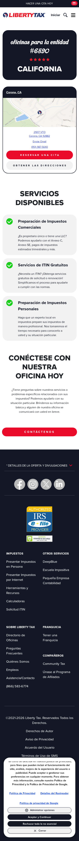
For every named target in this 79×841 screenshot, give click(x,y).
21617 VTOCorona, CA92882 (39, 134)
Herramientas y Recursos (17, 590)
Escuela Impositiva (56, 569)
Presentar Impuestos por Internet (21, 577)
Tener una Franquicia (50, 637)
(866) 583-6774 (17, 686)
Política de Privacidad (22, 793)
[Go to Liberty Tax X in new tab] (46, 484)
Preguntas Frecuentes (14, 650)
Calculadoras (15, 601)
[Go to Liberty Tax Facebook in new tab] (19, 484)
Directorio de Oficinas (15, 637)
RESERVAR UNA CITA (40, 155)
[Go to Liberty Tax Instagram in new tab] (32, 484)
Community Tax (54, 663)
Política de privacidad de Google (39, 803)
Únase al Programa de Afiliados (56, 674)
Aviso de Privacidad (39, 739)
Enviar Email (39, 141)
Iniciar (55, 15)
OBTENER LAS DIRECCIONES (40, 165)
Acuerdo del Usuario (39, 747)
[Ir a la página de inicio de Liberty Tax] (24, 15)
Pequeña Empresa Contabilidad (56, 580)
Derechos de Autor (39, 731)
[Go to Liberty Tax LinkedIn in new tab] (59, 484)
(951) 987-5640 (39, 147)
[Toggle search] (65, 15)
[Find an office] (74, 3)
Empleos (12, 669)
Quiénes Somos (17, 661)
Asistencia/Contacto (20, 678)
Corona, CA (13, 92)
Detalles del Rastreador (54, 793)
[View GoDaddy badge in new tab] (39, 538)
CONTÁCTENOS (39, 432)
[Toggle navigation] (73, 15)
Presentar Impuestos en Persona (21, 564)
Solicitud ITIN (15, 609)
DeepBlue (50, 561)
